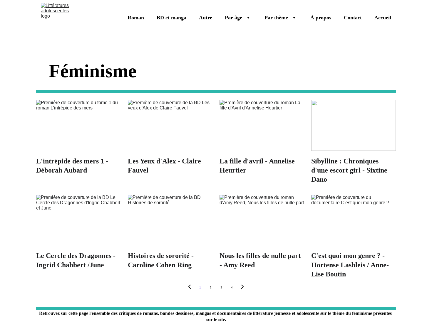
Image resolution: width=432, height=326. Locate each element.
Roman (136, 18)
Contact (353, 18)
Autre (205, 18)
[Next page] (242, 287)
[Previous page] (189, 287)
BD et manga (171, 18)
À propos (320, 18)
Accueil (382, 18)
